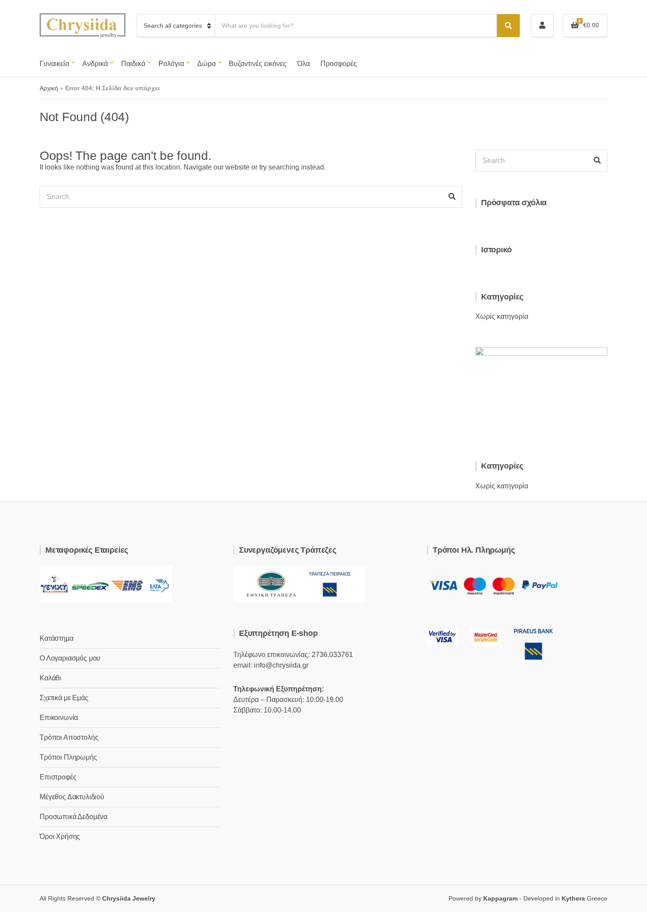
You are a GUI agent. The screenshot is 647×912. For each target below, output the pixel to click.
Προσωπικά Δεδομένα (73, 816)
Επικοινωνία (59, 717)
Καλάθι (50, 678)
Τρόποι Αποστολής (69, 737)
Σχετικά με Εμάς (64, 698)
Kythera (573, 898)
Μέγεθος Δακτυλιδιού (72, 797)
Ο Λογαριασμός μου (70, 658)
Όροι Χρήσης (60, 836)
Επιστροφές (58, 777)
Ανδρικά (95, 63)
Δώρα (206, 63)
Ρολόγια (171, 63)
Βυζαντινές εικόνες (258, 63)
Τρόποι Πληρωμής (68, 757)
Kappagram (500, 898)
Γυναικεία (54, 63)
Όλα (303, 63)
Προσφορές (338, 63)
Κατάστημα (57, 638)
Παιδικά (133, 63)
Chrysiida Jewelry (128, 898)
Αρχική (49, 88)
